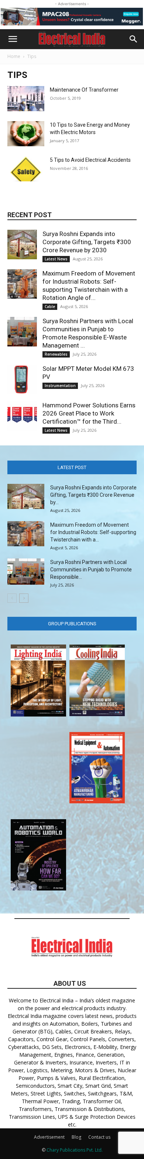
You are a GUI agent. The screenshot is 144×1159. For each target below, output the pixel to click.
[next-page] (23, 598)
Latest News (56, 258)
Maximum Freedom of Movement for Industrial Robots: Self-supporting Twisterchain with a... (93, 532)
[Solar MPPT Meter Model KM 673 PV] (22, 379)
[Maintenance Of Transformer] (25, 99)
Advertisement (49, 1137)
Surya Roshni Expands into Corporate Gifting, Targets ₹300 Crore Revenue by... (93, 495)
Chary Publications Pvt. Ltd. (75, 1150)
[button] (12, 39)
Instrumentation (60, 385)
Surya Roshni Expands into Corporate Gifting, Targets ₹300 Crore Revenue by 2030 (86, 242)
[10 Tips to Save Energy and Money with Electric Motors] (25, 134)
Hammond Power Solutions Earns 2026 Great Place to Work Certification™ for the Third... (89, 413)
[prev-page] (12, 598)
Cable (50, 306)
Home (13, 56)
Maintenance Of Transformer (84, 90)
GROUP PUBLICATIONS (72, 623)
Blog (76, 1137)
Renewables (56, 354)
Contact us (99, 1137)
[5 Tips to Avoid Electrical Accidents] (25, 169)
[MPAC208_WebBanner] (72, 16)
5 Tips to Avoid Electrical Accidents (90, 160)
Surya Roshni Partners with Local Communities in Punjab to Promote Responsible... (91, 569)
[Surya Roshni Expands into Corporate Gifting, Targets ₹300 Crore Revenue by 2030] (22, 244)
